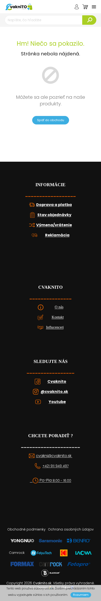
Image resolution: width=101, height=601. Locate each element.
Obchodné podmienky (26, 529)
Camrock (17, 552)
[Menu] (94, 7)
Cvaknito (56, 381)
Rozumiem (81, 595)
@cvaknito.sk (54, 391)
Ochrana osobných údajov (71, 529)
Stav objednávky (54, 215)
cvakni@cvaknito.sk (54, 455)
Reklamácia (57, 235)
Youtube (57, 401)
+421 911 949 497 (56, 466)
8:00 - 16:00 (62, 480)
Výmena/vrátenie (54, 225)
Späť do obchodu (50, 120)
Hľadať (89, 20)
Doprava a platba (54, 204)
